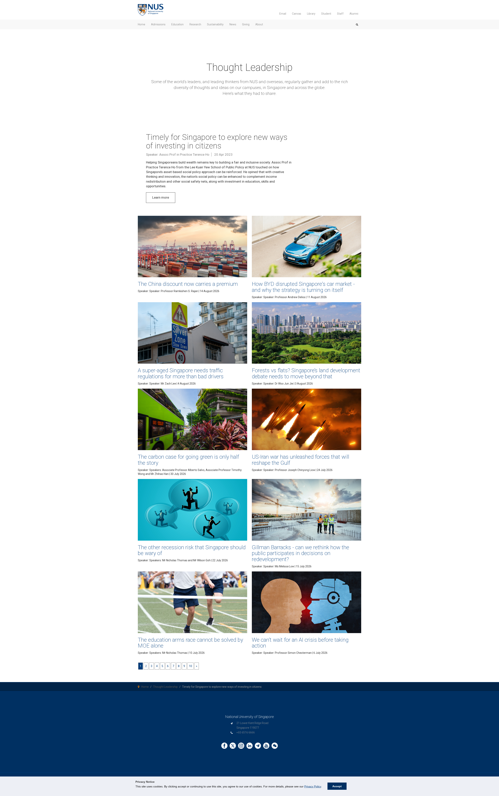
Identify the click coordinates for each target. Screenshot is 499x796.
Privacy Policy (312, 786)
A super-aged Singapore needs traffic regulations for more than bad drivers (181, 373)
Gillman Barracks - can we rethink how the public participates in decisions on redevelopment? (300, 553)
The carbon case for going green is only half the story (188, 460)
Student (326, 13)
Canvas (296, 13)
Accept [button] (337, 786)
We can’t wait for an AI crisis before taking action (300, 643)
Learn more (160, 197)
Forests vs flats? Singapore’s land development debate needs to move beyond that (306, 373)
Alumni (353, 13)
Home (145, 686)
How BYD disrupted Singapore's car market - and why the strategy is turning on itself (303, 287)
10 (190, 666)
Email (282, 13)
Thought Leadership (165, 686)
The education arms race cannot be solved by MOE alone (190, 643)
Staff (340, 13)
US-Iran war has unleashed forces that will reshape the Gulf (300, 460)
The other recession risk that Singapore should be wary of (192, 550)
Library (311, 13)
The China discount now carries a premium (188, 284)
